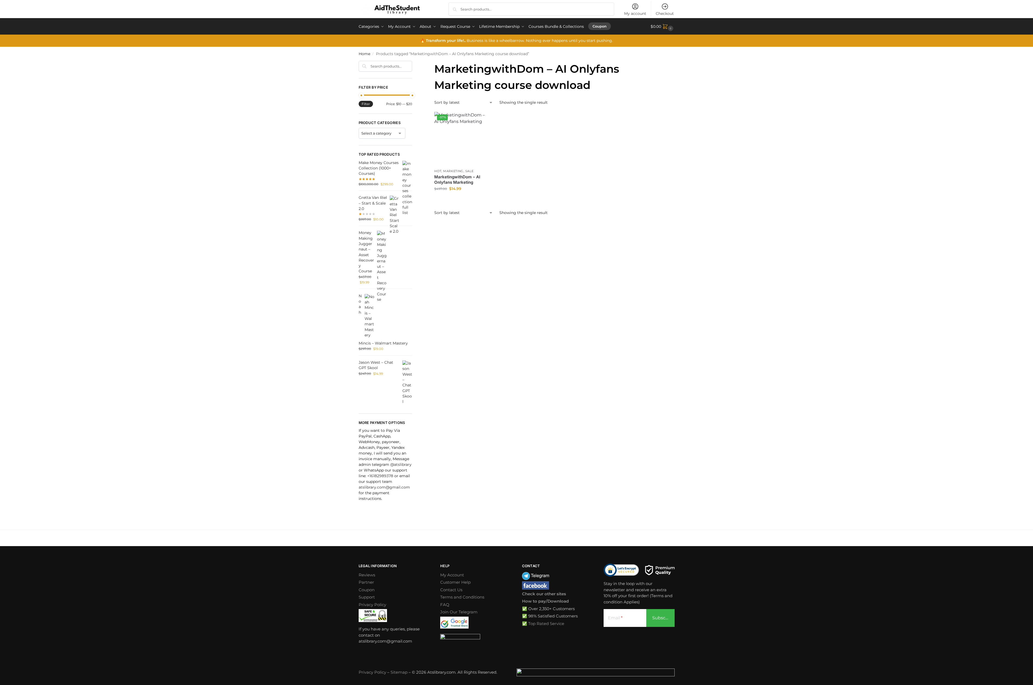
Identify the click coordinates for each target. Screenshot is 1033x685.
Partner (366, 582)
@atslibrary (401, 464)
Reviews (367, 574)
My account (635, 13)
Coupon (367, 589)
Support (367, 597)
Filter (366, 104)
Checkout (665, 13)
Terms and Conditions (462, 597)
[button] (663, 26)
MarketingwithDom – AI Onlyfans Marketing (457, 179)
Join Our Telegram (458, 611)
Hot (437, 171)
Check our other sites (544, 593)
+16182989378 (380, 475)
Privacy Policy (372, 604)
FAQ (444, 604)
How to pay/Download (545, 601)
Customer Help (455, 582)
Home (364, 54)
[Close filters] (413, 64)
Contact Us (451, 589)
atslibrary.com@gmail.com (384, 487)
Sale (469, 171)
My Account (452, 574)
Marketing (453, 171)
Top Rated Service (546, 623)
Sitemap (399, 672)
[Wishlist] (480, 120)
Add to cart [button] (461, 200)
